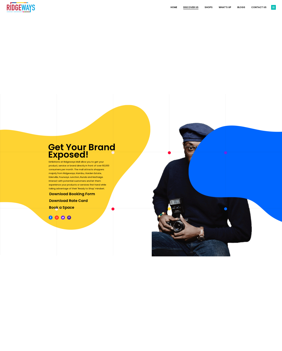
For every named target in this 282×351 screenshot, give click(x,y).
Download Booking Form (72, 194)
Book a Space (61, 207)
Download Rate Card (68, 200)
